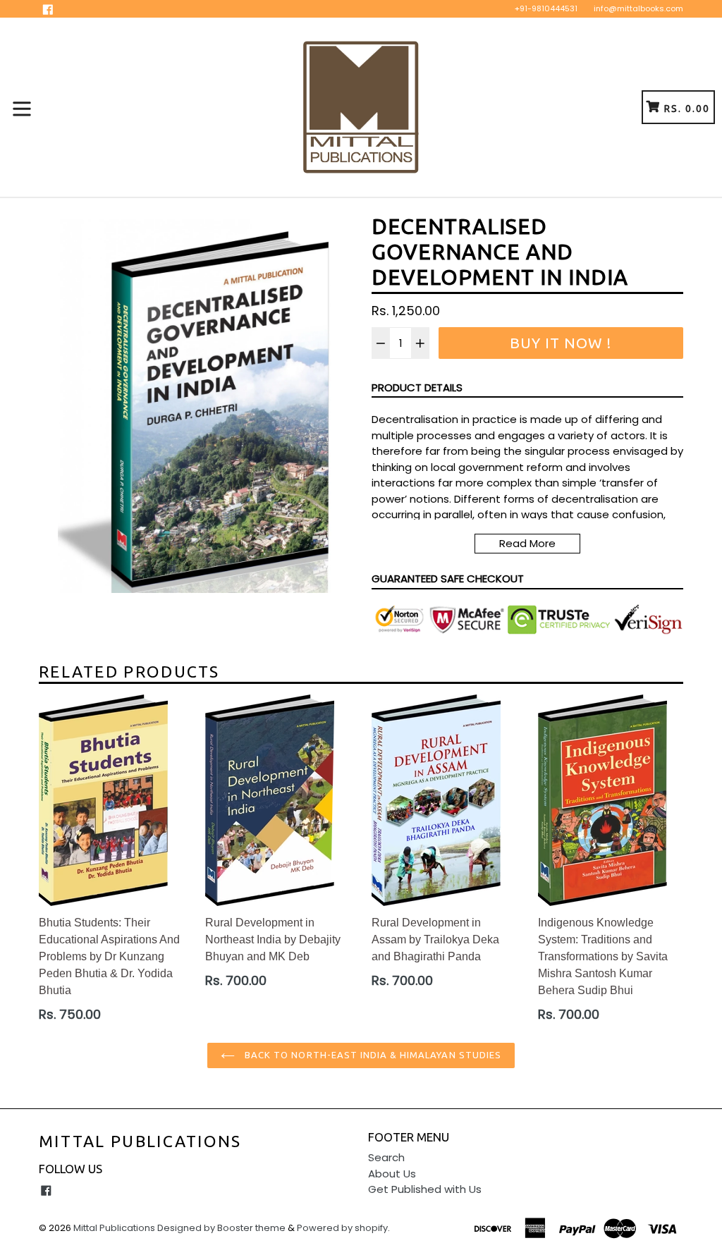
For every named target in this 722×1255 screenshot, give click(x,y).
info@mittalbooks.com (638, 8)
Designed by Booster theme (221, 1228)
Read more (527, 543)
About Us (392, 1173)
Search (386, 1157)
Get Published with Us (425, 1189)
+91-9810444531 (546, 8)
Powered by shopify (342, 1228)
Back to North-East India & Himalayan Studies (371, 1055)
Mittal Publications (140, 1141)
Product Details (417, 387)
